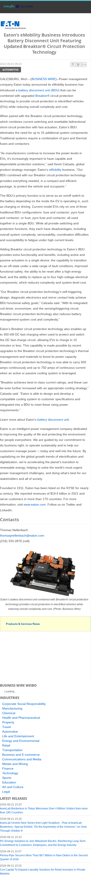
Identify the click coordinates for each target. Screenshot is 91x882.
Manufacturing (12, 708)
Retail (6, 745)
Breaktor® (42, 95)
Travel (6, 727)
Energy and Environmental (20, 741)
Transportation (12, 750)
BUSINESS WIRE (44, 79)
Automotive (10, 69)
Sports (6, 777)
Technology (10, 773)
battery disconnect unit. (53, 419)
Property (8, 722)
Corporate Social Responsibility (24, 704)
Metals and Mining (15, 764)
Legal (6, 791)
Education (9, 782)
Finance (7, 768)
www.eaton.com (35, 504)
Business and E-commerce (21, 754)
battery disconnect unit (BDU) (38, 90)
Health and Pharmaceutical (21, 717)
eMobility (55, 169)
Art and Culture (12, 787)
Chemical (8, 713)
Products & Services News (23, 624)
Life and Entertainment (18, 736)
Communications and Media (21, 759)
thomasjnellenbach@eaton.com (22, 535)
